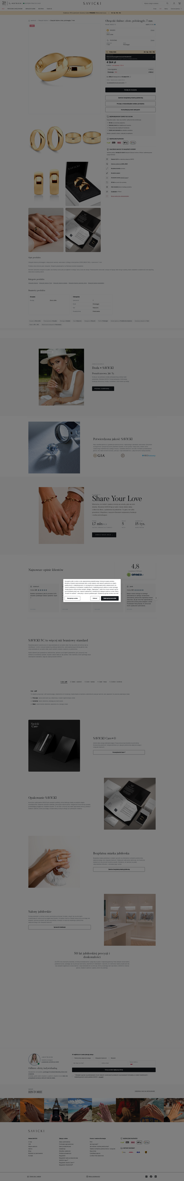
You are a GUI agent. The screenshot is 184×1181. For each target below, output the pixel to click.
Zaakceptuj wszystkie (109, 598)
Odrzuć (95, 598)
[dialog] (92, 590)
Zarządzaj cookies (72, 598)
